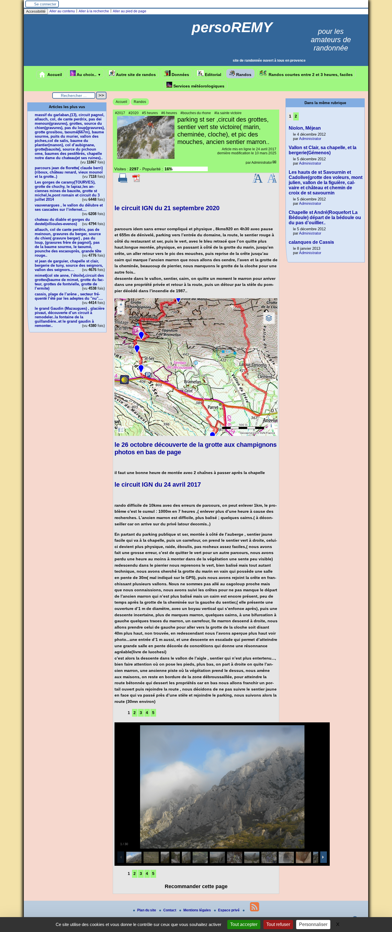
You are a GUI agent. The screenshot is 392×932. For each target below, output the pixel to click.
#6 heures (169, 113)
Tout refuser (278, 924)
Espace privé (229, 910)
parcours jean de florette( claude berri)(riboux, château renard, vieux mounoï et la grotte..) (69, 172)
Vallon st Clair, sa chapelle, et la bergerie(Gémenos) (322, 150)
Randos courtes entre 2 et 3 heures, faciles (310, 74)
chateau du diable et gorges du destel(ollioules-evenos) (62, 221)
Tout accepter (243, 924)
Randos (243, 74)
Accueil (54, 74)
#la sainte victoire (228, 113)
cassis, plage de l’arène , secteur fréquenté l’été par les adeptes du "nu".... (69, 296)
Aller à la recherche (94, 11)
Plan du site (147, 910)
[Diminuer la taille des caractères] (272, 182)
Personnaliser (313, 924)
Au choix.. (88, 74)
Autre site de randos (135, 74)
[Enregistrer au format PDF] (136, 182)
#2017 (120, 113)
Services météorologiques (198, 86)
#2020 (134, 113)
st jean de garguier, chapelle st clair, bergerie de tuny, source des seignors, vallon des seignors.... (69, 265)
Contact (170, 910)
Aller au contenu (62, 11)
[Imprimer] (122, 182)
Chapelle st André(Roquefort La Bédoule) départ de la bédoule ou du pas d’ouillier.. (325, 217)
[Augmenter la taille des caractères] (257, 182)
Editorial (212, 74)
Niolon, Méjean (305, 128)
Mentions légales (197, 910)
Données (179, 74)
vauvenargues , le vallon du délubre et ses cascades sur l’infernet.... (69, 207)
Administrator (261, 163)
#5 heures (150, 113)
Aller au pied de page (129, 11)
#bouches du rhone (196, 113)
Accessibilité (36, 11)
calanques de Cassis (311, 242)
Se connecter (45, 4)
